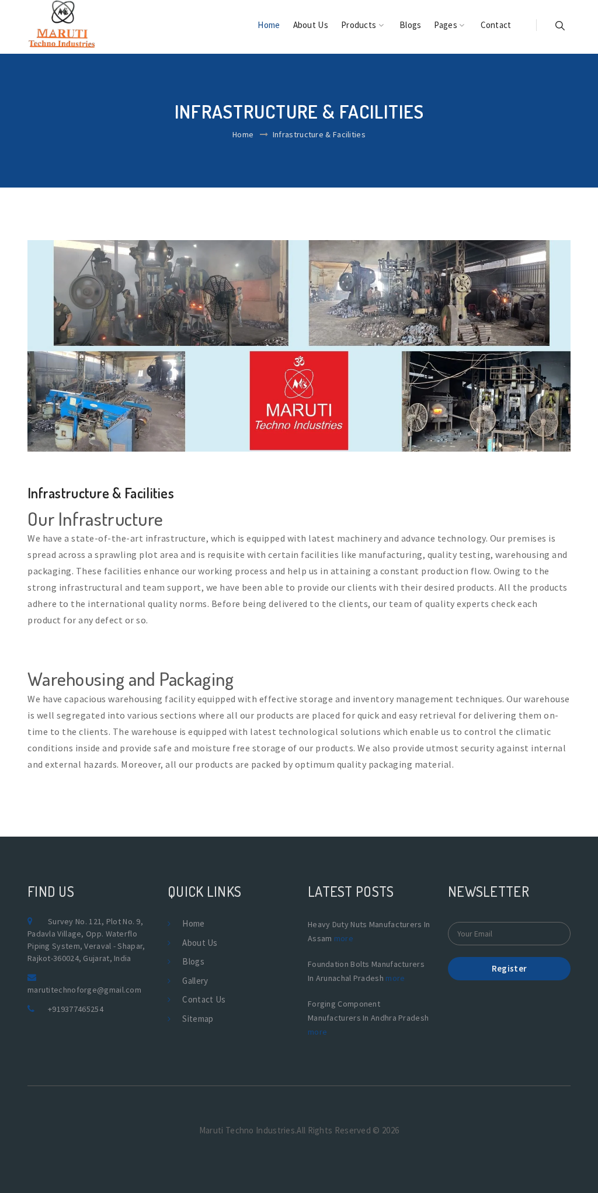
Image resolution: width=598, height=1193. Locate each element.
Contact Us (203, 999)
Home (269, 24)
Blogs (410, 24)
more (343, 938)
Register (509, 968)
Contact (496, 24)
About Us (310, 24)
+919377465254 (75, 1009)
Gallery (195, 980)
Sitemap (197, 1018)
